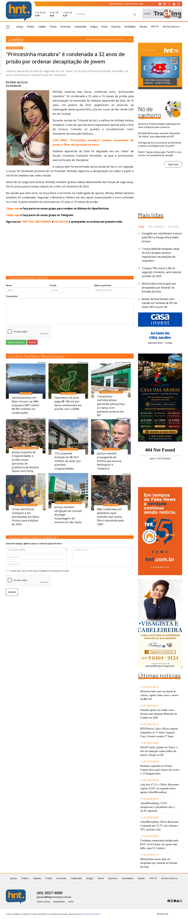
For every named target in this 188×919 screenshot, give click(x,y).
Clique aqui (13, 208)
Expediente (59, 901)
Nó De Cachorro (171, 26)
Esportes (115, 26)
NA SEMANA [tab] (156, 226)
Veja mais (173, 164)
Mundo (143, 26)
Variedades (130, 26)
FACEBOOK (61, 221)
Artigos (94, 26)
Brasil (104, 26)
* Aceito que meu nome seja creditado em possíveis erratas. (39, 570)
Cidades (42, 26)
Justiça (19, 26)
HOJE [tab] (141, 226)
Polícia (53, 26)
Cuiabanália (80, 26)
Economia (65, 26)
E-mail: (53, 285)
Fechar (32, 342)
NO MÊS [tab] (173, 226)
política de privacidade (91, 914)
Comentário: (12, 296)
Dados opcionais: (103, 285)
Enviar (12, 592)
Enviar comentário (16, 342)
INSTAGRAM (42, 221)
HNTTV (155, 26)
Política (30, 26)
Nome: (9, 285)
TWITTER (27, 221)
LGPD (71, 901)
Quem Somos (43, 901)
